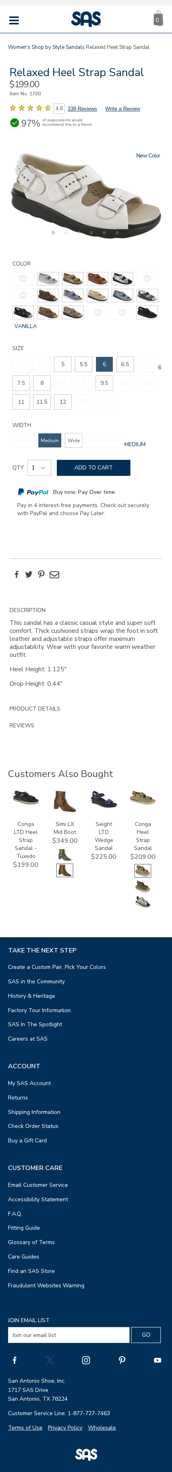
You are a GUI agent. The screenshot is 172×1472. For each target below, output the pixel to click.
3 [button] (77, 237)
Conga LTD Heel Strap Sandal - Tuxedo (26, 840)
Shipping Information (34, 1112)
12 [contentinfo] (63, 402)
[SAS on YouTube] (158, 1359)
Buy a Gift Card (27, 1140)
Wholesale (102, 1428)
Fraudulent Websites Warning (46, 1285)
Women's (19, 47)
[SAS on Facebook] (14, 1359)
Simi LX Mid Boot (65, 828)
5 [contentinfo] (62, 364)
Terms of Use (25, 1428)
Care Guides (23, 1257)
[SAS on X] (50, 1359)
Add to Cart (93, 467)
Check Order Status (33, 1126)
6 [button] (116, 237)
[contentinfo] (48, 279)
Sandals (75, 47)
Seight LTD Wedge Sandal (104, 836)
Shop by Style (48, 47)
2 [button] (64, 237)
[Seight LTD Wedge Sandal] (104, 806)
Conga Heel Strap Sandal (143, 836)
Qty (18, 467)
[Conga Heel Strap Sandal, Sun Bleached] (142, 907)
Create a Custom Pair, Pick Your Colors (57, 967)
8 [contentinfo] (42, 383)
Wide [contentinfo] (74, 440)
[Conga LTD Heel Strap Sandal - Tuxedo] (26, 803)
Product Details (35, 709)
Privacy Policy (65, 1428)
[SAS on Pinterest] (122, 1359)
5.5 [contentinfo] (83, 364)
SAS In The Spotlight (35, 1024)
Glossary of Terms (31, 1242)
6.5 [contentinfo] (125, 364)
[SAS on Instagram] (86, 1359)
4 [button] (90, 237)
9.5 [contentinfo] (104, 383)
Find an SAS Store (31, 1271)
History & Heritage (31, 996)
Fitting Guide (24, 1228)
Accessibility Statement (38, 1199)
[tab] (86, 651)
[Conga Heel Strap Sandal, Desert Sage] (142, 891)
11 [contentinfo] (21, 402)
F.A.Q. (15, 1214)
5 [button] (103, 237)
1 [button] (52, 237)
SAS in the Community (36, 981)
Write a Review (122, 109)
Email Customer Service (38, 1185)
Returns (18, 1097)
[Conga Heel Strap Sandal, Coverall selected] (142, 876)
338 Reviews (82, 109)
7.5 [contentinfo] (21, 383)
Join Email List (29, 1320)
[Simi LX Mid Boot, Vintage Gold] (64, 860)
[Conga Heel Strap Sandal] (143, 803)
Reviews (22, 725)
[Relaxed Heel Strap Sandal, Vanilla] (86, 196)
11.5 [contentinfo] (41, 402)
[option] (86, 196)
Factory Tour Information (39, 1010)
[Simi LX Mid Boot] (65, 810)
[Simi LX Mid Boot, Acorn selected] (64, 875)
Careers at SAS (28, 1039)
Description (28, 610)
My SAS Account (29, 1083)
